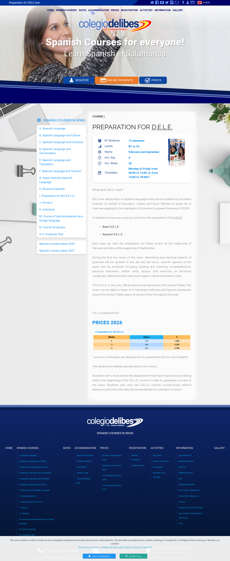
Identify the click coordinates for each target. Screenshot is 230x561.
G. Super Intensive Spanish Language (55, 180)
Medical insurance (185, 461)
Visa (180, 479)
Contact (181, 502)
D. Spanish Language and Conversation (55, 151)
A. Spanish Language (52, 128)
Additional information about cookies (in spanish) (126, 547)
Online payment (137, 465)
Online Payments (116, 80)
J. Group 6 (45, 202)
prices (115, 10)
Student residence (84, 461)
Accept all (133, 556)
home (50, 10)
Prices (153, 80)
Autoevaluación (184, 455)
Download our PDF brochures (190, 508)
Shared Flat (81, 467)
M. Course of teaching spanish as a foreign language (61, 218)
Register (79, 80)
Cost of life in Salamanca (188, 496)
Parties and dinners (161, 461)
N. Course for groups (52, 227)
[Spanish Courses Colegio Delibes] (115, 26)
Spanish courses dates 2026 (57, 243)
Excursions (157, 455)
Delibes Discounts (185, 473)
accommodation (98, 10)
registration (129, 10)
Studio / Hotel (82, 473)
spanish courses (66, 10)
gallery (178, 10)
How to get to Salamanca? (189, 490)
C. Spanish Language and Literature (61, 142)
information (163, 10)
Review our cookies (88, 547)
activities (146, 10)
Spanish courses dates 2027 (57, 250)
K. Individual (46, 209)
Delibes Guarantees (186, 484)
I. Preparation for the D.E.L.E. (109, 332)
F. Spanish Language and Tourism (60, 171)
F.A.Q (180, 523)
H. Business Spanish (52, 188)
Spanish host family (85, 455)
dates (82, 10)
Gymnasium (158, 467)
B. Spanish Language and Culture (59, 135)
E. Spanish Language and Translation (55, 162)
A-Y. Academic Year (51, 234)
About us (182, 467)
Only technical (99, 556)
